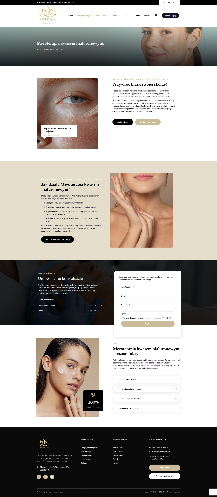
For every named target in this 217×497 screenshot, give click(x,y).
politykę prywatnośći (152, 318)
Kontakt (147, 16)
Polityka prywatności (44, 492)
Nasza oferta (101, 16)
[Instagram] (45, 477)
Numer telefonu (127, 305)
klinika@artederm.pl (162, 451)
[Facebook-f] (39, 477)
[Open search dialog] (156, 15)
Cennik (137, 16)
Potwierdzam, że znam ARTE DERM (148, 318)
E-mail (123, 296)
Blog (129, 16)
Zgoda (124, 314)
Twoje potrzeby (83, 16)
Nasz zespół (118, 16)
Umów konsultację (157, 440)
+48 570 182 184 (162, 447)
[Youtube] (52, 477)
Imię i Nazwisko (127, 287)
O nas (70, 16)
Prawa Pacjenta (57, 492)
